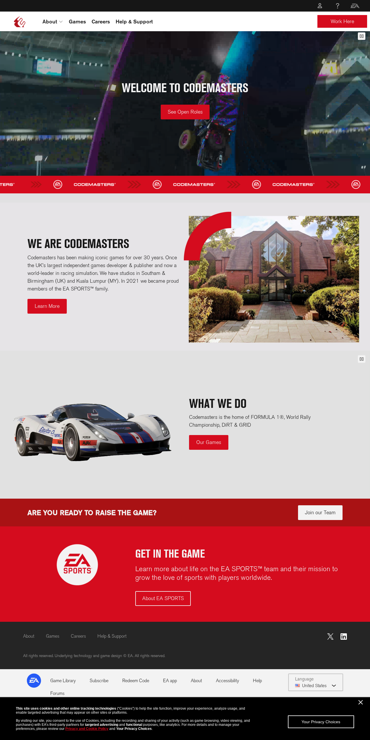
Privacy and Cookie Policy (86, 729)
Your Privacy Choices (320, 721)
